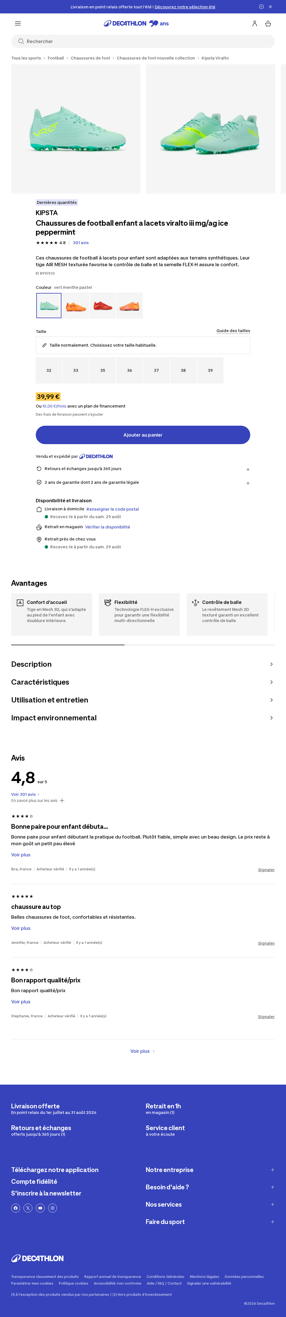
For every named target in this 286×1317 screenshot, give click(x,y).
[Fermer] (270, 6)
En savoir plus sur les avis (34, 800)
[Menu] (18, 23)
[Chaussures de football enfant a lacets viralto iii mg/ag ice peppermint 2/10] (210, 129)
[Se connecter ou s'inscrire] (254, 23)
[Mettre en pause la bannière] (261, 6)
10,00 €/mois (54, 406)
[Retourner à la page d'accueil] (136, 23)
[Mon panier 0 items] (268, 23)
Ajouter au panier (143, 435)
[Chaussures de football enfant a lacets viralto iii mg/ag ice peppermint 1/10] (75, 129)
